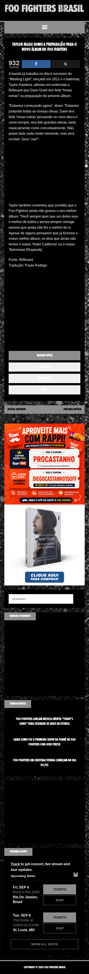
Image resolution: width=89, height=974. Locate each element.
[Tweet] (65, 64)
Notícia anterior (17, 409)
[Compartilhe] (36, 64)
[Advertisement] (44, 173)
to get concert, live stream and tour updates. (40, 867)
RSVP (60, 900)
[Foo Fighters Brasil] (44, 8)
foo (44, 389)
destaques (44, 378)
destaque (44, 367)
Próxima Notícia (72, 409)
